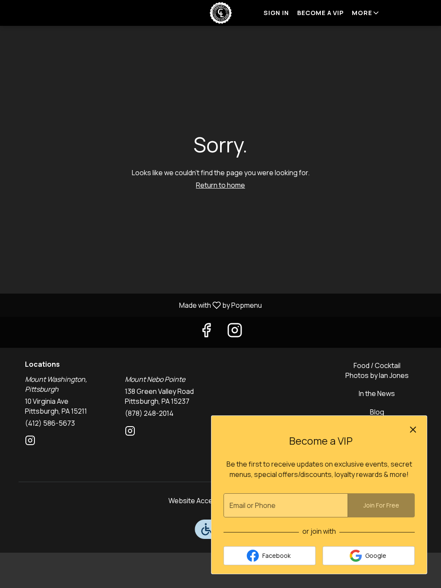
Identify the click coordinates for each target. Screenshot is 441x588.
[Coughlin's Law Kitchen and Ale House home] (220, 13)
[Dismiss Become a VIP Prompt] (413, 429)
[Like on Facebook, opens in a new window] (206, 332)
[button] (366, 13)
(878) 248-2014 (149, 413)
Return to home (220, 185)
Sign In (276, 13)
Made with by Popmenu (134, 304)
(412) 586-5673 (50, 423)
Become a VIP (320, 13)
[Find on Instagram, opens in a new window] (234, 332)
